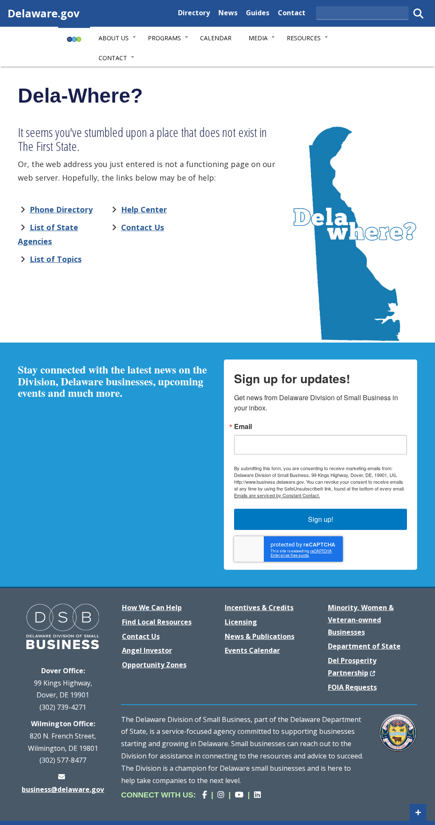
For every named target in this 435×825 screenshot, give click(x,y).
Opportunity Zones (154, 664)
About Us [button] (114, 38)
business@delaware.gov (63, 789)
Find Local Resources (157, 622)
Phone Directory (61, 209)
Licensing (241, 622)
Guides (257, 12)
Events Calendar (252, 650)
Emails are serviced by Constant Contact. (277, 495)
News (227, 12)
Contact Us (142, 227)
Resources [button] (304, 38)
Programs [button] (164, 38)
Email (243, 426)
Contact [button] (113, 58)
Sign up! (320, 519)
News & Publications (259, 636)
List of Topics (56, 259)
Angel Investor (147, 650)
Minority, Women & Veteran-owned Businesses (361, 620)
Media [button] (258, 38)
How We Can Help (152, 607)
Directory (194, 12)
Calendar (216, 38)
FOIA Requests (352, 687)
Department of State (364, 646)
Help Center (144, 209)
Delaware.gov (43, 13)
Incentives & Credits (259, 607)
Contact (291, 12)
